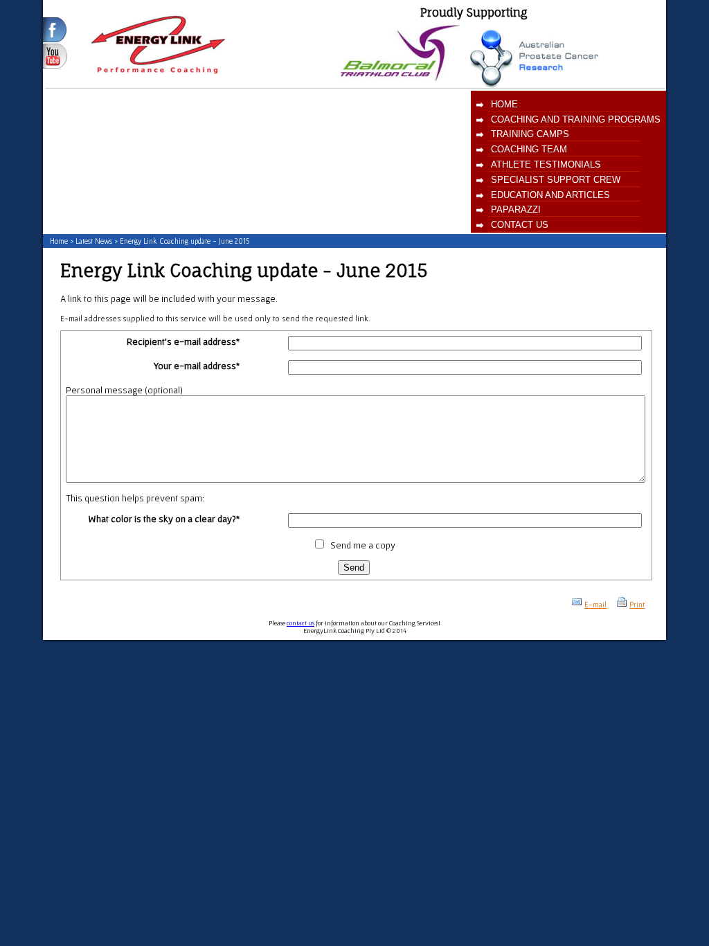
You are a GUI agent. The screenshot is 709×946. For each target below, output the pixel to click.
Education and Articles (550, 195)
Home (504, 104)
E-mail (595, 604)
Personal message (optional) (124, 389)
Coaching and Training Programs (576, 119)
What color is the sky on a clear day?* (164, 518)
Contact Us (519, 225)
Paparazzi (516, 209)
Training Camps (530, 134)
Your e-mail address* (197, 365)
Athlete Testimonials (546, 164)
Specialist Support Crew (555, 180)
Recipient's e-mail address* (183, 341)
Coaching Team (529, 149)
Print (637, 604)
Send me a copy (362, 545)
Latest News (93, 241)
